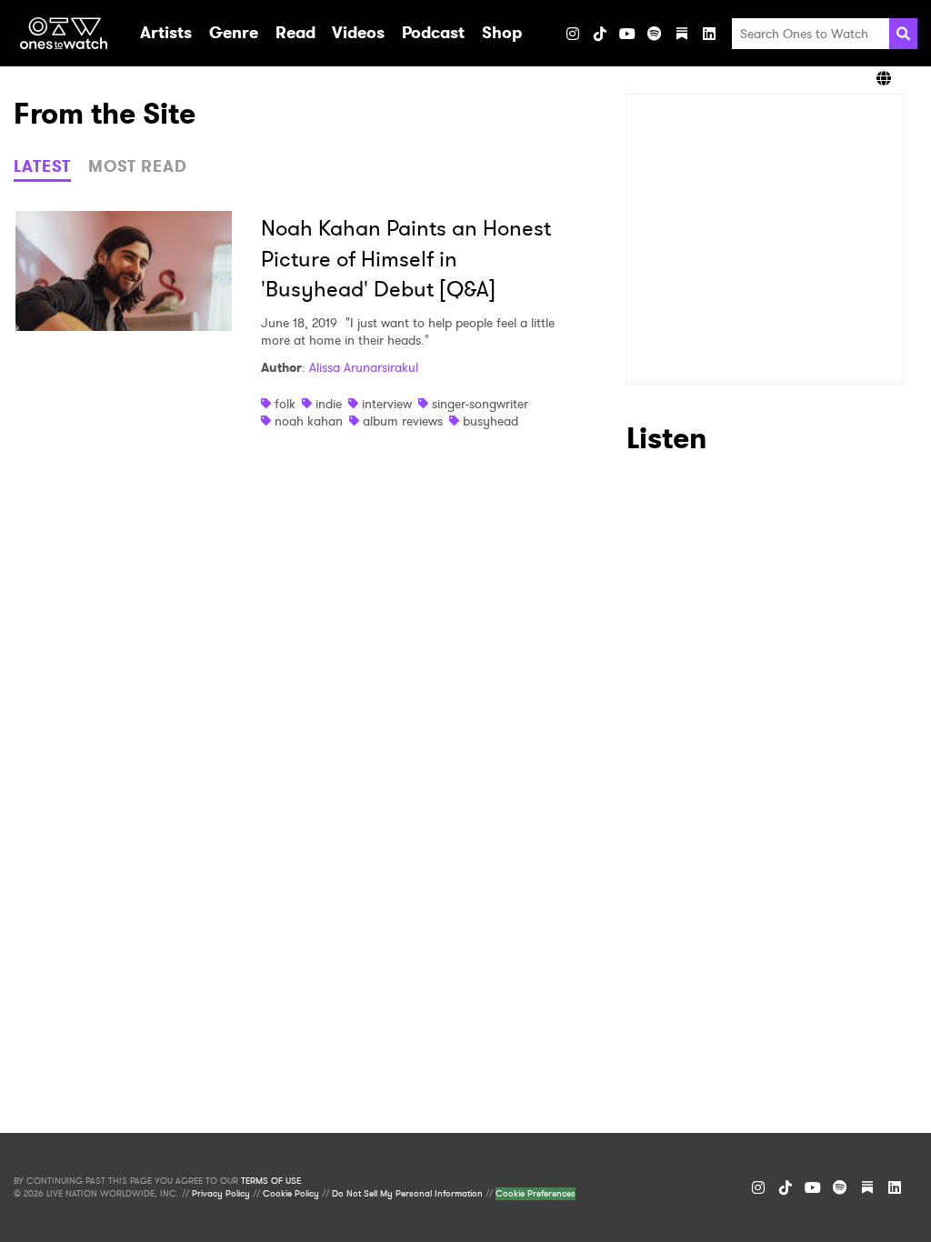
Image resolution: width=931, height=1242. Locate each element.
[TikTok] (600, 33)
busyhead (490, 421)
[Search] (903, 33)
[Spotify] (654, 33)
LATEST (42, 166)
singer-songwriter (480, 404)
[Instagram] (572, 33)
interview (387, 404)
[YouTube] (627, 33)
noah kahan (309, 421)
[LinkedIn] (709, 33)
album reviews (403, 421)
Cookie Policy (291, 1193)
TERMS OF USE (271, 1181)
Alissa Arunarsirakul (363, 367)
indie (328, 404)
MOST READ (137, 166)
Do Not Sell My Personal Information (407, 1193)
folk (285, 404)
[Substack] (682, 33)
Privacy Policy (221, 1193)
